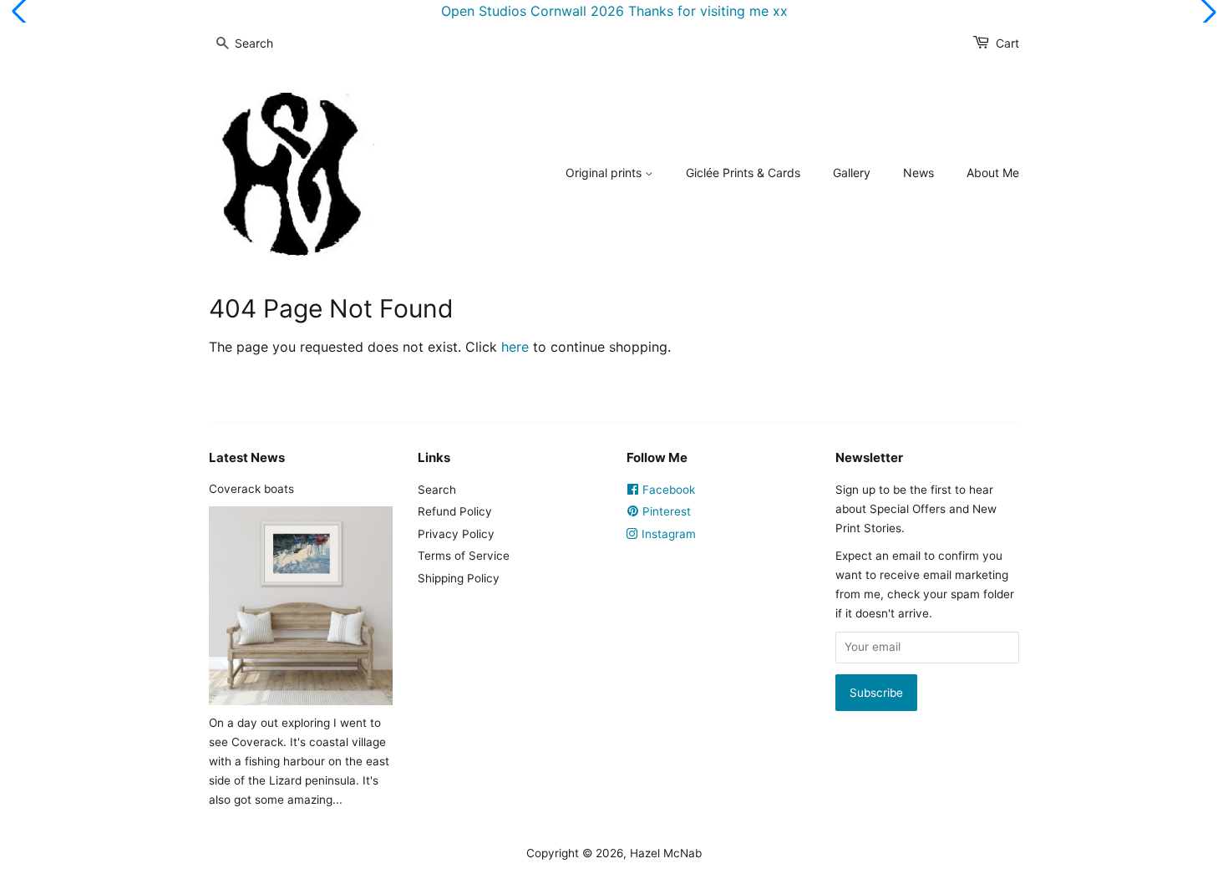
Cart (1007, 43)
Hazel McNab (666, 853)
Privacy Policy (456, 534)
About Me (993, 172)
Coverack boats (251, 488)
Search (437, 489)
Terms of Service (464, 555)
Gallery (851, 172)
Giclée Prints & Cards (743, 172)
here (515, 346)
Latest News (247, 457)
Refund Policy (455, 511)
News (918, 172)
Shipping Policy (459, 578)
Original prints (605, 172)
